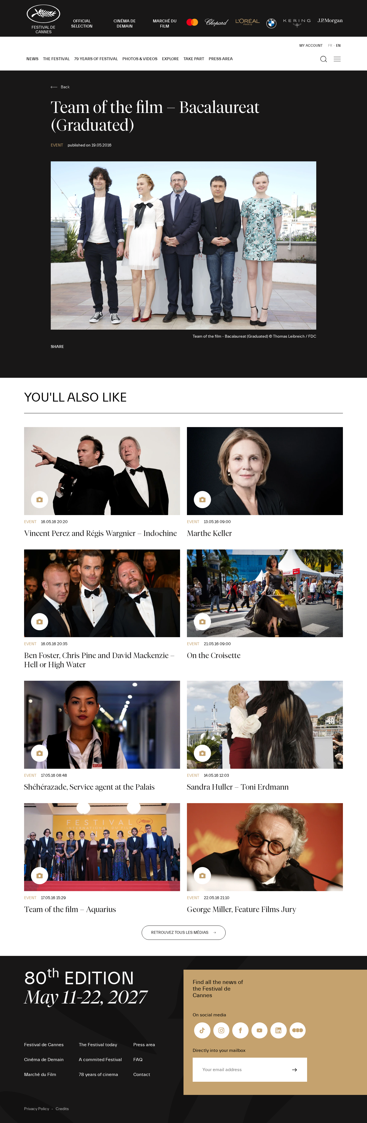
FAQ (137, 1059)
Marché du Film (40, 1074)
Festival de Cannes (44, 1044)
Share (57, 347)
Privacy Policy (36, 1109)
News (32, 59)
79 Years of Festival (96, 59)
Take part (194, 59)
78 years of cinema (98, 1074)
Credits (62, 1109)
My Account (311, 46)
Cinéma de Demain (44, 1059)
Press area (221, 59)
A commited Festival (100, 1059)
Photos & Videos (139, 59)
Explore (170, 59)
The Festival (56, 59)
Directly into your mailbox (219, 1050)
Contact (141, 1074)
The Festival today (98, 1044)
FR (330, 46)
